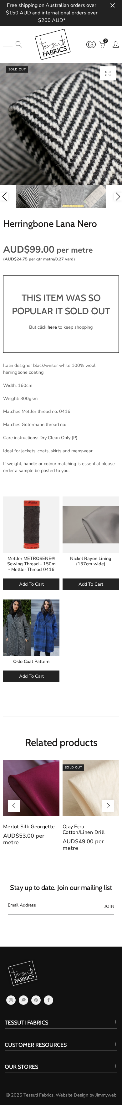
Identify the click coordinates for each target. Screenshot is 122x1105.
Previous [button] (4, 197)
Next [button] (118, 197)
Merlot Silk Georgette (29, 827)
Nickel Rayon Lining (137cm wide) (90, 561)
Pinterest (36, 1000)
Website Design (72, 1095)
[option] (61, 124)
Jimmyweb (105, 1095)
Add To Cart (31, 584)
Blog (23, 1000)
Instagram (11, 1000)
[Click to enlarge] (108, 73)
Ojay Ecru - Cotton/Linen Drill (84, 829)
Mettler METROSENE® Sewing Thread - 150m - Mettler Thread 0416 (31, 564)
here (52, 327)
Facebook (48, 1000)
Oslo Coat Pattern (31, 661)
